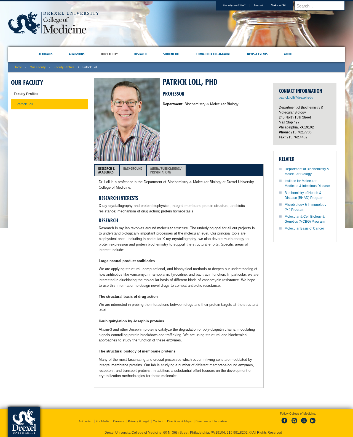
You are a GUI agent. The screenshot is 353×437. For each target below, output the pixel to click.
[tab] (107, 170)
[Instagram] (294, 418)
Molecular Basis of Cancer (304, 228)
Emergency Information (211, 416)
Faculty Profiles (64, 67)
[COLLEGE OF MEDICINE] (53, 32)
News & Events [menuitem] (257, 54)
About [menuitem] (288, 54)
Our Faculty (38, 67)
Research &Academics (106, 170)
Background (132, 168)
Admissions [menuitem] (76, 54)
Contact (158, 416)
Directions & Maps (179, 416)
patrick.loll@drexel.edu (296, 97)
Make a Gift (278, 5)
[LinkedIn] (313, 418)
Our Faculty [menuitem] (109, 54)
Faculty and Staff (234, 5)
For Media (102, 416)
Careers (118, 416)
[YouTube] (303, 418)
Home (18, 67)
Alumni (258, 5)
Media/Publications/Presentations (166, 170)
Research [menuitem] (140, 54)
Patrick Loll (25, 104)
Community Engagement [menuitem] (213, 54)
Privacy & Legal (138, 416)
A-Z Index (85, 416)
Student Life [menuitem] (171, 54)
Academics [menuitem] (45, 54)
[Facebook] (285, 418)
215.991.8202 (250, 428)
